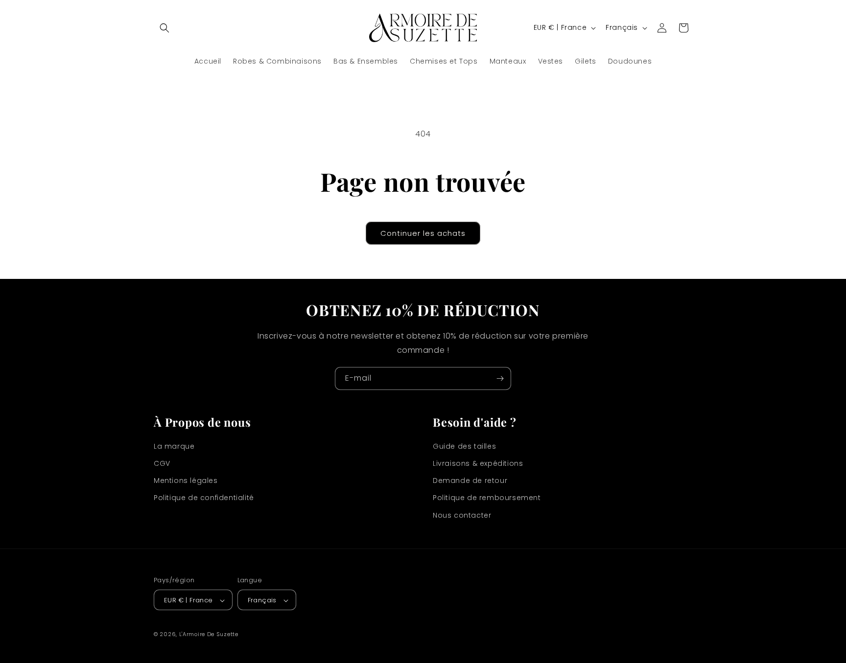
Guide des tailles (464, 446)
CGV (162, 463)
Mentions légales (186, 481)
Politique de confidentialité (204, 498)
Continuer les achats (423, 233)
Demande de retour (470, 481)
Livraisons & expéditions (478, 463)
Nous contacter (462, 515)
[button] (164, 28)
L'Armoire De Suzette (208, 635)
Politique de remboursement (487, 498)
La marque (174, 446)
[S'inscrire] (500, 378)
